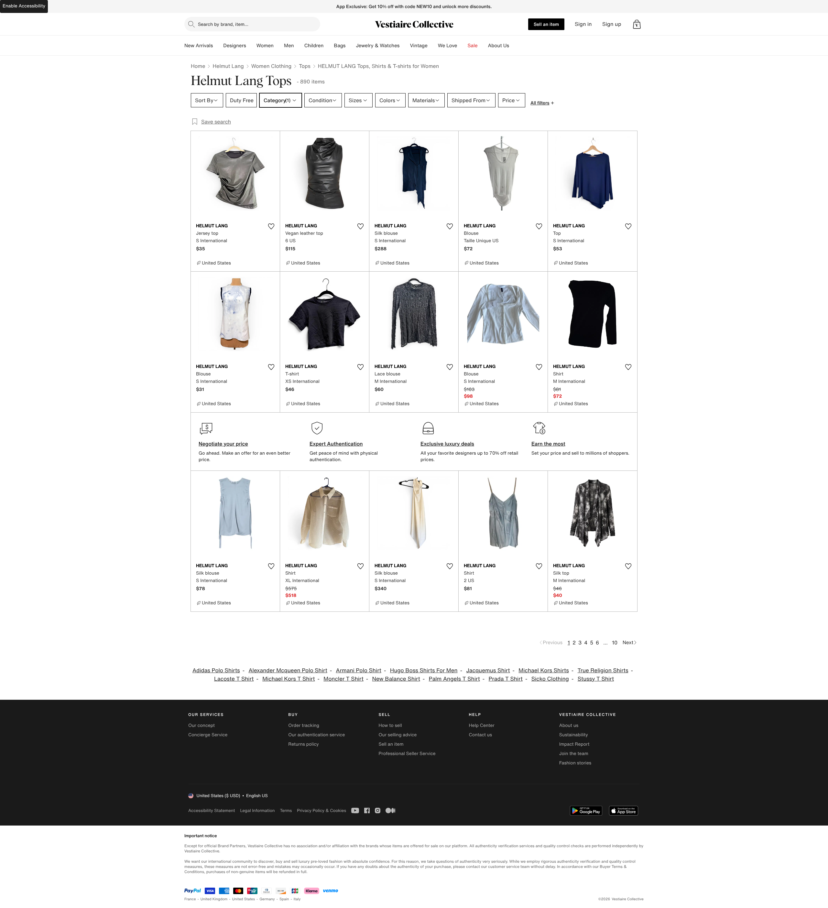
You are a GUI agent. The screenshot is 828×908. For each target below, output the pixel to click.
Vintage (418, 45)
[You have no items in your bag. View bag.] (636, 24)
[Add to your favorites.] (271, 226)
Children (314, 45)
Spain (284, 899)
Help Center (482, 725)
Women (265, 45)
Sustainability (573, 734)
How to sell (390, 725)
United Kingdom (214, 899)
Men (289, 45)
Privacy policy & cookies (321, 810)
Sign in (583, 24)
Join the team (573, 753)
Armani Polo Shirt (358, 670)
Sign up (611, 24)
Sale (473, 45)
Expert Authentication (336, 444)
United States (243, 899)
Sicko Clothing (550, 679)
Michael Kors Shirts (543, 670)
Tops (304, 66)
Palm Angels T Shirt (454, 679)
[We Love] (462, 45)
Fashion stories (575, 763)
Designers (234, 45)
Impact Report (574, 744)
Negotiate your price (223, 444)
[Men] (299, 45)
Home (198, 66)
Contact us (480, 734)
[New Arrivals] (218, 45)
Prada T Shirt (506, 679)
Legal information (257, 810)
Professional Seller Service (406, 753)
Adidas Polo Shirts (216, 670)
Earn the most (548, 444)
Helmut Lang (228, 66)
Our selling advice (397, 734)
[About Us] (514, 45)
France (190, 899)
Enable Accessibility (24, 6)
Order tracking (303, 725)
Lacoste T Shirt (234, 679)
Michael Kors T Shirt (288, 679)
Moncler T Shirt (343, 679)
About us (568, 725)
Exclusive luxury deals (447, 444)
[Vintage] (432, 45)
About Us (498, 45)
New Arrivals (198, 45)
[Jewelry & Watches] (404, 45)
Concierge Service (207, 734)
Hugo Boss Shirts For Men (424, 670)
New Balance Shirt (396, 679)
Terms (286, 810)
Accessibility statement (211, 810)
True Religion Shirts (603, 670)
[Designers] (251, 45)
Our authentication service (316, 734)
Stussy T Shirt (596, 679)
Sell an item (546, 24)
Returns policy (303, 744)
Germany (267, 899)
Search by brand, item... (223, 24)
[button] (636, 24)
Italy (297, 899)
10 (614, 642)
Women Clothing (271, 66)
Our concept (201, 725)
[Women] (278, 45)
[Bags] (350, 45)
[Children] (328, 45)
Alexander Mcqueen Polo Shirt (287, 670)
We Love (447, 45)
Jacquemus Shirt (488, 670)
